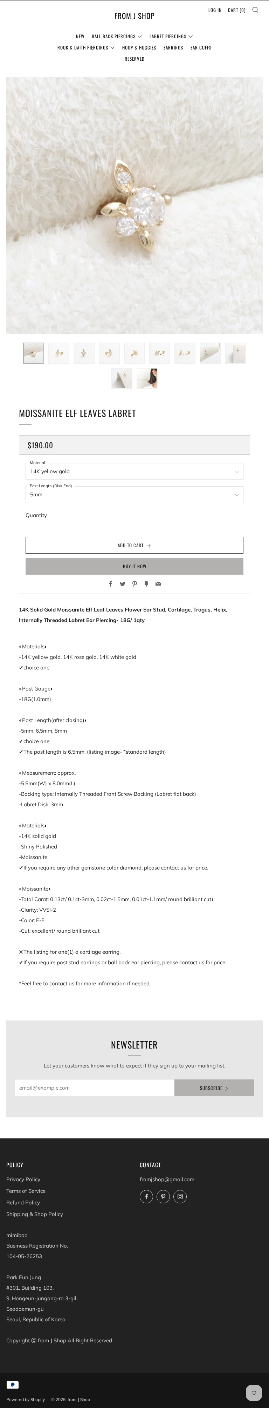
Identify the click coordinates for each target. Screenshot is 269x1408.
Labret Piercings (168, 36)
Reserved (135, 58)
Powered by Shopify (25, 1399)
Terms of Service (26, 1191)
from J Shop (134, 15)
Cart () (237, 9)
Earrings (173, 47)
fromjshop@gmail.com (167, 1179)
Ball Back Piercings (114, 36)
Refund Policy (23, 1202)
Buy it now (134, 566)
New (80, 36)
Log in (215, 9)
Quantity (36, 515)
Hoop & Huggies (139, 47)
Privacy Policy (23, 1179)
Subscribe (211, 1087)
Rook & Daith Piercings (82, 47)
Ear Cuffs (201, 47)
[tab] (33, 353)
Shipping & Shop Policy (34, 1214)
